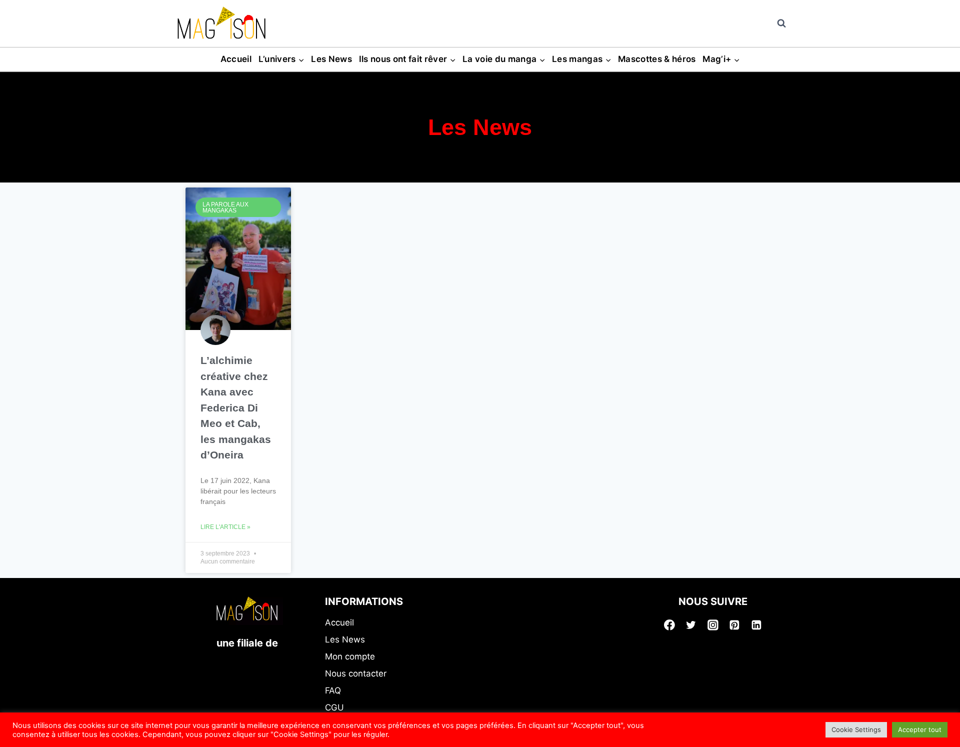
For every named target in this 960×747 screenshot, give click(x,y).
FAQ (333, 691)
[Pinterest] (735, 625)
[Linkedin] (757, 625)
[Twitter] (691, 625)
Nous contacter (355, 673)
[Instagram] (713, 625)
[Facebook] (669, 625)
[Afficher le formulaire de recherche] (781, 23)
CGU (334, 707)
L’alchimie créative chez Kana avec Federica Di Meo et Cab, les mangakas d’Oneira (235, 407)
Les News (331, 59)
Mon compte (350, 657)
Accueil (236, 59)
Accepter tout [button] (920, 730)
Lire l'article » (225, 527)
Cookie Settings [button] (856, 730)
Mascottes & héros (657, 59)
